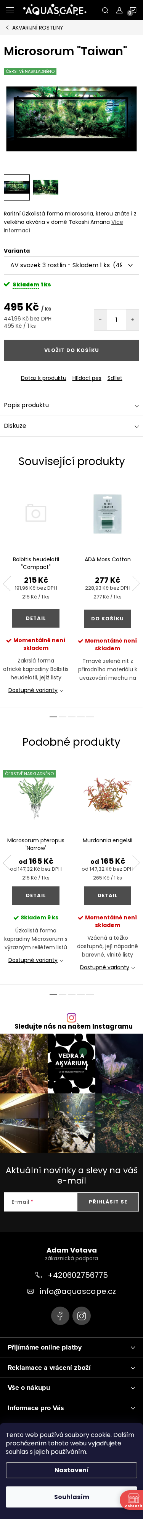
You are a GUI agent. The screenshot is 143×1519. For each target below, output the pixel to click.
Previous (7, 583)
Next (136, 583)
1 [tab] (53, 994)
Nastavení (72, 1470)
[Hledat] (105, 10)
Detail (36, 618)
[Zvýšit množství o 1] (132, 319)
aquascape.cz (81, 1316)
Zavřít (45, 371)
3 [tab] (72, 994)
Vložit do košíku (71, 350)
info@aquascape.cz (78, 1291)
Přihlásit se (108, 1201)
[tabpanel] (36, 593)
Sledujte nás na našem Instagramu (73, 1026)
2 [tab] (62, 994)
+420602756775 (78, 1275)
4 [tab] (81, 994)
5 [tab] (90, 994)
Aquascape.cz (60, 1316)
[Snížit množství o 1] (100, 319)
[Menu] (10, 10)
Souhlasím (71, 1497)
